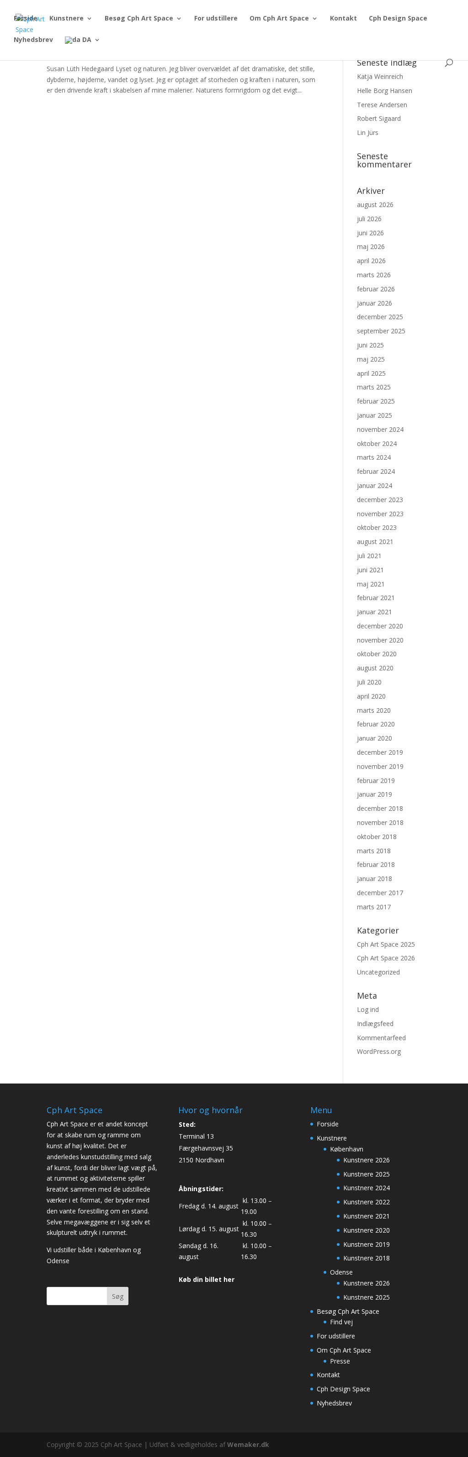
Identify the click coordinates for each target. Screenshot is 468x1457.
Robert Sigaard (379, 118)
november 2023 (380, 513)
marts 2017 (374, 906)
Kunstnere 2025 (366, 1174)
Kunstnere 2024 (366, 1187)
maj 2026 (371, 246)
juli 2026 (369, 218)
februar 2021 (376, 597)
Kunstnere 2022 (366, 1202)
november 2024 (380, 429)
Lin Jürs (367, 132)
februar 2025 (376, 401)
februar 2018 (376, 864)
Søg (117, 1296)
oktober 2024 (377, 443)
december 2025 (380, 316)
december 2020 (380, 626)
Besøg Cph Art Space (139, 18)
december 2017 (380, 892)
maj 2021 (371, 584)
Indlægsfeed (375, 1023)
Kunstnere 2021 (366, 1216)
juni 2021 (370, 569)
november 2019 (380, 766)
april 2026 (371, 260)
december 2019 (380, 752)
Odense (341, 1272)
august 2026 (375, 204)
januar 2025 (374, 415)
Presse (340, 1361)
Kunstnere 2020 (366, 1230)
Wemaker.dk (248, 1444)
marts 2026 (374, 274)
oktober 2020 (377, 653)
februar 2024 (376, 471)
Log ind (368, 1009)
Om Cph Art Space (279, 18)
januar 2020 (374, 738)
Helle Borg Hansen (384, 90)
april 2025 (371, 373)
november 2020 (380, 640)
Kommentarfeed (381, 1037)
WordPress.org (379, 1051)
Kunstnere (66, 18)
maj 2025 (371, 359)
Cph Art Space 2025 (386, 944)
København (346, 1149)
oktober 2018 (377, 836)
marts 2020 (374, 710)
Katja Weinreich (380, 76)
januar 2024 (374, 485)
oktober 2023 (377, 527)
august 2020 (375, 668)
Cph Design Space (398, 18)
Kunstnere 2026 (366, 1160)
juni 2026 (370, 232)
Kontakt (343, 18)
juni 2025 (370, 345)
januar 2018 (374, 878)
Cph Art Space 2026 (386, 958)
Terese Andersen (382, 104)
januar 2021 (374, 611)
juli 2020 (369, 682)
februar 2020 (376, 724)
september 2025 (381, 331)
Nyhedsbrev (33, 40)
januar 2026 (374, 303)
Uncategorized (378, 972)
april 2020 (371, 696)
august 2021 (375, 541)
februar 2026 (376, 289)
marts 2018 (374, 850)
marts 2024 (374, 457)
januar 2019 (374, 794)
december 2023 (380, 499)
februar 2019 (376, 780)
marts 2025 (374, 387)
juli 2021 (369, 555)
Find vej (341, 1321)
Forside (25, 18)
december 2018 (380, 808)
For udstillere (216, 18)
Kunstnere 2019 (366, 1244)
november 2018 (380, 822)
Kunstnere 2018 (366, 1258)
